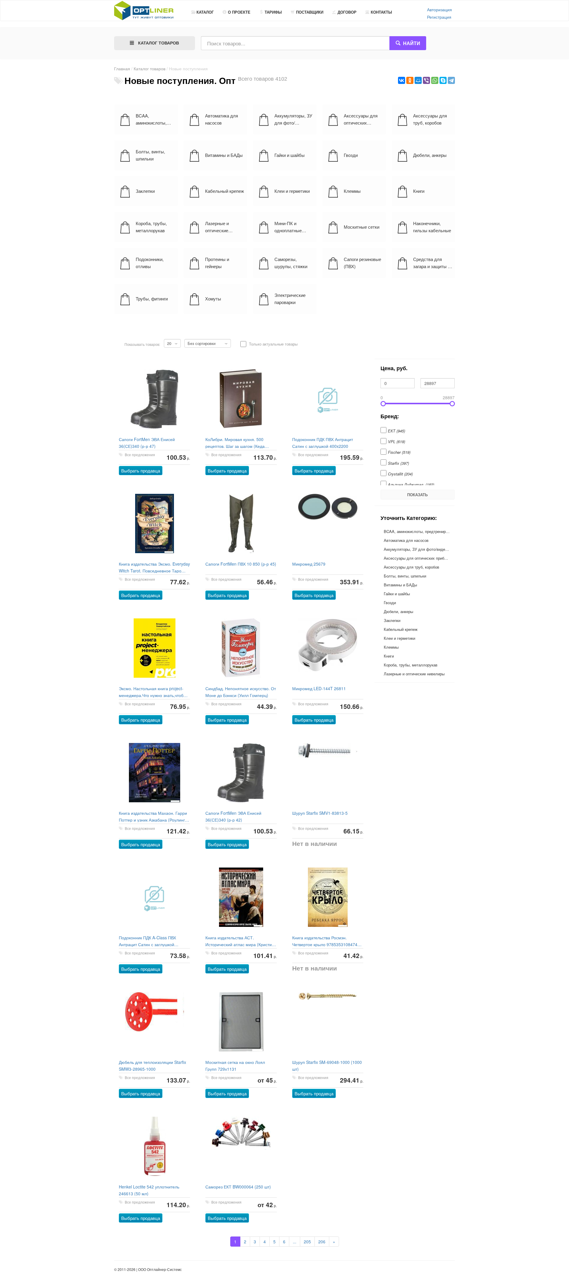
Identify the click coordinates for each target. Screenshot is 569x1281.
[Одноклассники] (409, 80)
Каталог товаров (149, 68)
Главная (122, 68)
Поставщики (309, 12)
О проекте (239, 12)
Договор (347, 12)
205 (307, 1242)
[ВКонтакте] (401, 80)
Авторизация (439, 9)
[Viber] (426, 80)
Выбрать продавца (140, 470)
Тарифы (273, 12)
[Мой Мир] (418, 80)
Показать (417, 494)
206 (321, 1242)
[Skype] (443, 80)
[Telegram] (451, 80)
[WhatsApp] (434, 80)
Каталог (205, 12)
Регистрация (439, 17)
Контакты (381, 12)
